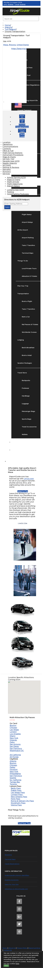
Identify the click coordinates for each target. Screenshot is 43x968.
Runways (7, 172)
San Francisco (16, 748)
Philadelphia (15, 774)
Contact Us (7, 950)
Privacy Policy (22, 948)
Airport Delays (13, 186)
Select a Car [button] (22, 491)
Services (6, 174)
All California (15, 755)
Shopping (8, 855)
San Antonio (15, 744)
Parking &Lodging (22, 130)
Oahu (12, 742)
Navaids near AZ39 (11, 161)
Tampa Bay (15, 782)
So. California (15, 780)
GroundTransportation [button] (22, 126)
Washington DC (17, 751)
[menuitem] (22, 25)
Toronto (13, 784)
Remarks (7, 169)
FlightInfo (22, 121)
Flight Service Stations (12, 153)
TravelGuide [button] (22, 135)
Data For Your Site (12, 884)
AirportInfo (22, 116)
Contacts (7, 149)
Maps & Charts (9, 157)
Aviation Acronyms (12, 880)
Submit (7, 207)
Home (7, 25)
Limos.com (29, 479)
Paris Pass (15, 799)
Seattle (13, 778)
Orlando (13, 740)
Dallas (12, 767)
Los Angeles (15, 734)
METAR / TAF (8, 159)
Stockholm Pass (18, 803)
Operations (8, 144)
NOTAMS (7, 165)
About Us (12, 948)
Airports (8, 27)
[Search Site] (10, 461)
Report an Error (34, 948)
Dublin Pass (16, 790)
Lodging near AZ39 (15, 190)
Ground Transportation (15, 31)
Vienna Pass (16, 805)
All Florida (14, 757)
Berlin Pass (16, 788)
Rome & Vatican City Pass (22, 801)
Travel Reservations (12, 864)
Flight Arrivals (13, 182)
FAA (4, 41)
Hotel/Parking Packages (18, 194)
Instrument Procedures (13, 155)
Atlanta (13, 761)
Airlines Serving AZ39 (16, 178)
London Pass (17, 795)
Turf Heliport (10, 29)
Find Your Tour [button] (24, 823)
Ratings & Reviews (11, 167)
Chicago (13, 728)
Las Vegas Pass (18, 792)
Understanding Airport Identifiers (17, 875)
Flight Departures (15, 184)
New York (14, 738)
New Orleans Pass (19, 797)
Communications (10, 146)
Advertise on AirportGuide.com (16, 889)
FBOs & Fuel (8, 151)
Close (6, 966)
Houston (14, 769)
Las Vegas (14, 730)
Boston (13, 725)
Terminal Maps (10, 859)
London (13, 732)
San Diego (14, 746)
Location (6, 142)
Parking (10, 192)
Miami (12, 736)
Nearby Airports (10, 163)
